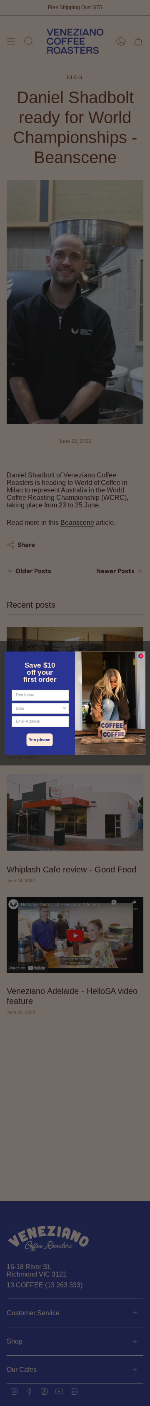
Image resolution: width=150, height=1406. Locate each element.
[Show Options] (64, 708)
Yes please (39, 740)
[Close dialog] (140, 655)
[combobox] (39, 708)
